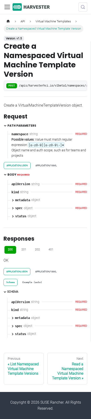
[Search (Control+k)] (82, 7)
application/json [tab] (17, 165)
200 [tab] (10, 249)
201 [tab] (23, 249)
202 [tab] (37, 249)
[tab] (11, 282)
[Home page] (8, 21)
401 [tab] (51, 249)
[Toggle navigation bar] (7, 6)
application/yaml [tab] (46, 165)
